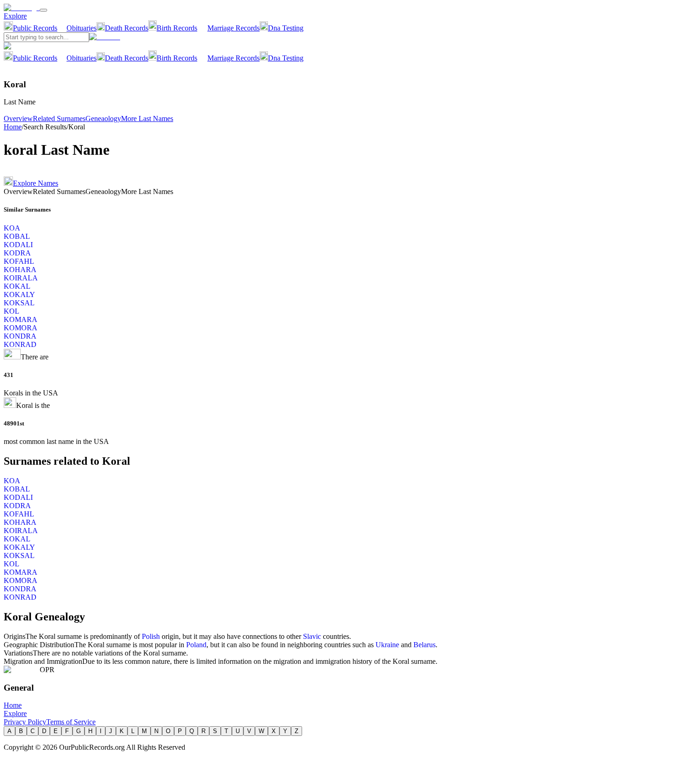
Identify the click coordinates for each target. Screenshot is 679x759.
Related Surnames (59, 118)
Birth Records (177, 28)
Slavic (312, 636)
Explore (15, 16)
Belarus (424, 645)
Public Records (35, 28)
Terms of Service (71, 722)
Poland (196, 645)
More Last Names (147, 118)
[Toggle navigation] (43, 10)
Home (13, 127)
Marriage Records (233, 28)
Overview (18, 118)
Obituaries (82, 28)
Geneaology (103, 118)
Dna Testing (285, 28)
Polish (151, 636)
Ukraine (387, 645)
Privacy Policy (25, 722)
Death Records (126, 28)
